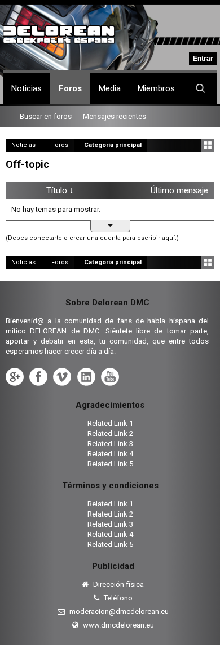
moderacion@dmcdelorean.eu (118, 611)
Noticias (26, 88)
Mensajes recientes (114, 116)
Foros (70, 88)
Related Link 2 (110, 433)
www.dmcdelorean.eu (117, 625)
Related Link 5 (110, 464)
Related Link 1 (110, 423)
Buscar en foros (46, 116)
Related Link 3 (110, 443)
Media (110, 88)
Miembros (156, 88)
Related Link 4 (110, 454)
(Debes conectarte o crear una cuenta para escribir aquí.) (92, 238)
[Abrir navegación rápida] (207, 145)
